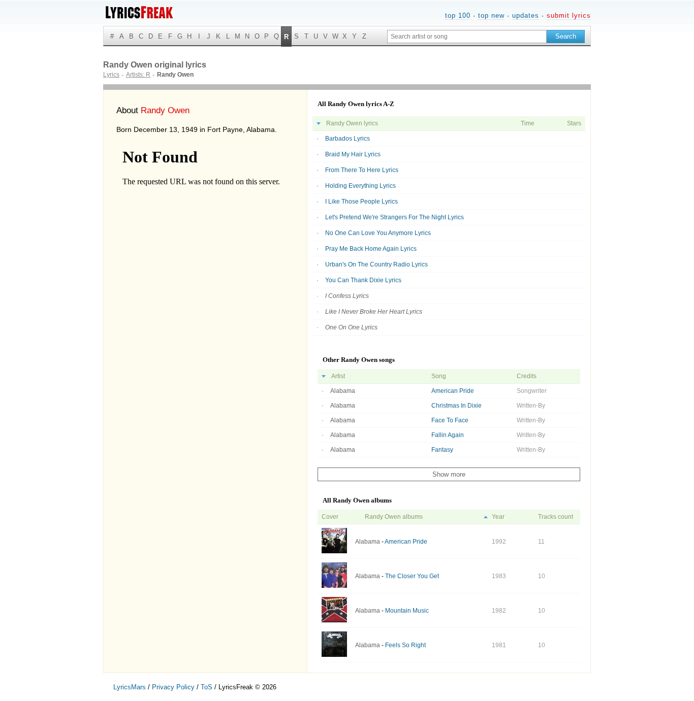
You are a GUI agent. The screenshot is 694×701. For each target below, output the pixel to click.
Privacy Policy (173, 687)
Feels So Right (405, 645)
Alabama (342, 390)
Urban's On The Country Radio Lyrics (376, 264)
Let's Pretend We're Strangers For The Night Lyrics (394, 217)
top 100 (457, 15)
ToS (206, 687)
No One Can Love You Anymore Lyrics (378, 233)
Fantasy (442, 449)
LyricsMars (129, 687)
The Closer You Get (412, 576)
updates (525, 15)
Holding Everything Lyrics (360, 185)
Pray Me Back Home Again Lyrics (371, 248)
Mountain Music (407, 610)
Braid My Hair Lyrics (353, 154)
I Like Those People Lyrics (361, 201)
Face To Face (449, 420)
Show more (448, 474)
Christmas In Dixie (456, 405)
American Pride (452, 390)
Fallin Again (447, 435)
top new (491, 15)
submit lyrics (569, 15)
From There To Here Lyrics (361, 170)
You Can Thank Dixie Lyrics (363, 280)
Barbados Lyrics (347, 138)
